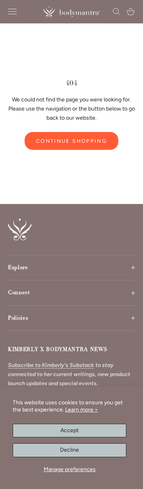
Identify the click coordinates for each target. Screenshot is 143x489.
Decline (69, 449)
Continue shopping (71, 141)
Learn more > (81, 409)
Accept (69, 430)
